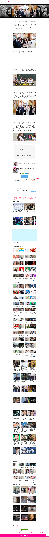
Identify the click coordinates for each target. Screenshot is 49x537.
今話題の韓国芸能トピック (31, 198)
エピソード (32, 197)
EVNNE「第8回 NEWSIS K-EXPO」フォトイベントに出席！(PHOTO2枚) (17, 393)
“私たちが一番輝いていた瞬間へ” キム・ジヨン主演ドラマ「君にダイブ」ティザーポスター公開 (24, 443)
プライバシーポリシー (41, 532)
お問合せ (19, 532)
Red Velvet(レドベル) (25, 197)
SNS (29, 197)
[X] (20, 174)
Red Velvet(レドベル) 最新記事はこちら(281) (29, 157)
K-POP (20, 197)
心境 (14, 199)
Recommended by (31, 280)
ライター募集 (30, 532)
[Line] (21, 174)
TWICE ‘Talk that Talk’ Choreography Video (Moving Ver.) (31, 494)
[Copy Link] (29, 174)
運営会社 (17, 525)
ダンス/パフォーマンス (19, 198)
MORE (34, 484)
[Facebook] (24, 174)
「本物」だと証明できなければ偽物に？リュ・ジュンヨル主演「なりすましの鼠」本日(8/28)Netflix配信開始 (32, 406)
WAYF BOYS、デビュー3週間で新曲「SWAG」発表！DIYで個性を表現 (17, 418)
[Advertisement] (24, 60)
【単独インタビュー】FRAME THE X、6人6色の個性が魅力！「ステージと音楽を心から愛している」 (24, 430)
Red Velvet (14, 24)
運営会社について (7, 532)
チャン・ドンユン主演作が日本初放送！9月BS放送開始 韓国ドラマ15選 (32, 429)
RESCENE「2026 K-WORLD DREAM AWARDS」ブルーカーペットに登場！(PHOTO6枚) (24, 456)
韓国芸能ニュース (16, 197)
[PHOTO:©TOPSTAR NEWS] (24, 363)
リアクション (25, 198)
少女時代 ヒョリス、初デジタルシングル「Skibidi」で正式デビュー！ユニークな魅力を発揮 (17, 369)
